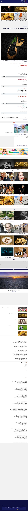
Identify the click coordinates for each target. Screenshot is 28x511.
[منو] (2, 1)
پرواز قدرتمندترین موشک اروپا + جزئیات (23, 424)
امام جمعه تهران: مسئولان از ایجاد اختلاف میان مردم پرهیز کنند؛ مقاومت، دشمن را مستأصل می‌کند (18, 428)
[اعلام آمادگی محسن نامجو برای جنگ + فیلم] (7, 9)
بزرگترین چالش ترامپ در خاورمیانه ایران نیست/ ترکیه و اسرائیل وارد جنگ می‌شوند (19, 381)
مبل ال (26, 370)
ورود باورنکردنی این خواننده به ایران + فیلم (23, 220)
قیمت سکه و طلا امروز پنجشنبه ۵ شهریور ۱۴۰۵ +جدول (22, 245)
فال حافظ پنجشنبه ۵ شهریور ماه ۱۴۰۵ (9, 245)
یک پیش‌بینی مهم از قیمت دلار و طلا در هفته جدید (22, 390)
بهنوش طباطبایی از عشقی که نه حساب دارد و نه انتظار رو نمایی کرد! (21, 182)
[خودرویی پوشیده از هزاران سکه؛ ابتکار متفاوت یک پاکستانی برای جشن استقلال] (7, 215)
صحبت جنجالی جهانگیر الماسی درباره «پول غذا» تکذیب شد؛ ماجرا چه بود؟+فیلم (7, 234)
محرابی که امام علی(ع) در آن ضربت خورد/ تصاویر (22, 145)
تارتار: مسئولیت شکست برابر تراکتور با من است (22, 417)
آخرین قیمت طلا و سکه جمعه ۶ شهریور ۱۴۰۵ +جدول (22, 402)
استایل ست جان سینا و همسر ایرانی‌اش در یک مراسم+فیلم (20, 351)
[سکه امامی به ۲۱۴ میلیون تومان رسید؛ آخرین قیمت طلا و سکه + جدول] (7, 16)
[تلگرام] (2, 117)
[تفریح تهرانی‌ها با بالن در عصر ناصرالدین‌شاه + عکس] (22, 321)
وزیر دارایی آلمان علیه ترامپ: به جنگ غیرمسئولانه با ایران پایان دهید (20, 389)
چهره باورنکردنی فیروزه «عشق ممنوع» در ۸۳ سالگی (21, 341)
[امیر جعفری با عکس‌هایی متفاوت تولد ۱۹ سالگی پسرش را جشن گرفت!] (7, 164)
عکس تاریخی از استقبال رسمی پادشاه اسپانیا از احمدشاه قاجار (21, 429)
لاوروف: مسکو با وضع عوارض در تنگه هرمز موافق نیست (21, 359)
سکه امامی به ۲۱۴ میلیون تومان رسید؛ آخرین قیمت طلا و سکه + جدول (7, 20)
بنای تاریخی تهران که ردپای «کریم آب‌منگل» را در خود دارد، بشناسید (21, 234)
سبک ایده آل (26, 365)
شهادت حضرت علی (13, 63)
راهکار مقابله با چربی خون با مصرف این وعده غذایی (22, 394)
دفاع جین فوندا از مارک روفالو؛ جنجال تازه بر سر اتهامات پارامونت (20, 355)
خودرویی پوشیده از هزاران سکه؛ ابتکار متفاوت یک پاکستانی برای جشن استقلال (7, 221)
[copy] (25, 117)
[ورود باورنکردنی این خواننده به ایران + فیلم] (21, 215)
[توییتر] (1, 117)
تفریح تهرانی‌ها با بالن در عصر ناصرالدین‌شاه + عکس (13, 319)
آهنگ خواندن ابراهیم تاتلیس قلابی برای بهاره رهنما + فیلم (21, 358)
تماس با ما (15, 501)
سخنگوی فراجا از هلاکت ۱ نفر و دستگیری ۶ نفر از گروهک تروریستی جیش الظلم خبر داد (19, 408)
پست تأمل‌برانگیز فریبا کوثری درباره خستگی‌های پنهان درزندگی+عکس (20, 342)
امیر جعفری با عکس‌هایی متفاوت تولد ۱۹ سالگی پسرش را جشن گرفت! (7, 170)
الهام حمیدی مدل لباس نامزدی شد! (10, 182)
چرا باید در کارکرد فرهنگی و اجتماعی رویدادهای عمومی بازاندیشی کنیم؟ (20, 397)
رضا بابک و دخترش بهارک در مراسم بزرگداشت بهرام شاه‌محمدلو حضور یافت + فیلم (18, 343)
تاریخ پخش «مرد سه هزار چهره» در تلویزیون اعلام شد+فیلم (20, 346)
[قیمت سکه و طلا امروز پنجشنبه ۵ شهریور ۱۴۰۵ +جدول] (21, 240)
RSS (12, 501)
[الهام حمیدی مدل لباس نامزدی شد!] (7, 176)
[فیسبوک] (3, 117)
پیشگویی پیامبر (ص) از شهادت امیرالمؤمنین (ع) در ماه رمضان (21, 134)
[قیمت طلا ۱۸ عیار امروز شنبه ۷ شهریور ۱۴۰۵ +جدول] (20, 9)
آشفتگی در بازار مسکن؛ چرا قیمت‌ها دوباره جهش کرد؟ (22, 383)
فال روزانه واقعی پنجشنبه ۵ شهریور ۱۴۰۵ (9, 257)
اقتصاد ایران (26, 364)
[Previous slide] (1, 279)
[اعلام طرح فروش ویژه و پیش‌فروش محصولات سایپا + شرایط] (20, 16)
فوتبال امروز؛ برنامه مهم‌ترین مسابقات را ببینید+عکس (22, 436)
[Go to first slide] (26, 279)
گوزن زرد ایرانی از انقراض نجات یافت (23, 395)
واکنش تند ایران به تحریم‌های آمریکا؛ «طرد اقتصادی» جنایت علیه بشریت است (20, 431)
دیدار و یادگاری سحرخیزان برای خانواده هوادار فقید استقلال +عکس (21, 425)
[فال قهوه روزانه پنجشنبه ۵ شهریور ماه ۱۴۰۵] (21, 252)
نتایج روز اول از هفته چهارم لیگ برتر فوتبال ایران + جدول (12, 325)
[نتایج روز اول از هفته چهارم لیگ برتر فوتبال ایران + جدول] (22, 327)
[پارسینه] (23, 1)
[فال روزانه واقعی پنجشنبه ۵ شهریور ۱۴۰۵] (7, 252)
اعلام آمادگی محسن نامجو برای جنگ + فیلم (7, 12)
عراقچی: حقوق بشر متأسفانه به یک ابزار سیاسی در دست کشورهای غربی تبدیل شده (19, 410)
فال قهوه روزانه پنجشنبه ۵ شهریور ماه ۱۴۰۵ (23, 257)
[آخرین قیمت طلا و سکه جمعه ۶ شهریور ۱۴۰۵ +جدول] (22, 333)
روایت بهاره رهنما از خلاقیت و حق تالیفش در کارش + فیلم (21, 415)
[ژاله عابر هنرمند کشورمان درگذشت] (7, 189)
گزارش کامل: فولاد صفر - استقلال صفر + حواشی (22, 404)
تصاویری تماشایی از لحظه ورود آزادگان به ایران (14, 290)
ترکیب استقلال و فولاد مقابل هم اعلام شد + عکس (22, 411)
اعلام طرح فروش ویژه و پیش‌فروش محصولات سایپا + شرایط (20, 20)
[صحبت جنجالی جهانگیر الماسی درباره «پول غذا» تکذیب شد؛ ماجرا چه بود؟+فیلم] (7, 228)
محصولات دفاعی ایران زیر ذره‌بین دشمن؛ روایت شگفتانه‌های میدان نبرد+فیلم (20, 442)
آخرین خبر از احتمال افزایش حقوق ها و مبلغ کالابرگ (22, 401)
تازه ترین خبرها (25, 369)
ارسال (14, 269)
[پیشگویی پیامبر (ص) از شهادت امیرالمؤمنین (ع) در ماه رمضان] (21, 128)
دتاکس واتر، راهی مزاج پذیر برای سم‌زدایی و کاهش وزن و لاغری (21, 391)
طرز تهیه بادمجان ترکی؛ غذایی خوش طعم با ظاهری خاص (21, 388)
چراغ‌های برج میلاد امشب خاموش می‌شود (9, 132)
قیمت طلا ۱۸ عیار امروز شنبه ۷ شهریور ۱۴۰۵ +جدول (21, 12)
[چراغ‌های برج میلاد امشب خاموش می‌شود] (7, 127)
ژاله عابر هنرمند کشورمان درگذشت (10, 194)
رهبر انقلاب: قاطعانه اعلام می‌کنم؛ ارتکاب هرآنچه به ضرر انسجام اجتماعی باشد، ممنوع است (18, 409)
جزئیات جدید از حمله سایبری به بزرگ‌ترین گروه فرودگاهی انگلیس (21, 422)
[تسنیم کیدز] (14, 152)
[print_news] (4, 117)
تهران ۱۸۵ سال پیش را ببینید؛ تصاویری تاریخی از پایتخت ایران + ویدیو (19, 353)
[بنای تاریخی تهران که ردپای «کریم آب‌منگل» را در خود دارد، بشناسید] (21, 228)
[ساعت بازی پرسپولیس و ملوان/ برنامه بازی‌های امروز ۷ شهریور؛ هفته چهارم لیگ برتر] (22, 309)
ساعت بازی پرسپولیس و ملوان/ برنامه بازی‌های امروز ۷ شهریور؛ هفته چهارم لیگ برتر (9, 307)
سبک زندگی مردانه (25, 366)
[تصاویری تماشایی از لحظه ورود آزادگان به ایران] (14, 280)
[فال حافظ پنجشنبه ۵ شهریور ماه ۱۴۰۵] (7, 240)
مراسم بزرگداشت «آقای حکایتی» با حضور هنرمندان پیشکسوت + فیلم (20, 347)
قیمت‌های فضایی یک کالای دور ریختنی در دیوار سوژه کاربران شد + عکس (19, 349)
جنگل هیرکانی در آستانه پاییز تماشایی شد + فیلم (22, 423)
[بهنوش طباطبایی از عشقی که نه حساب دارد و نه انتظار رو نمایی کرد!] (21, 176)
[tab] (15, 291)
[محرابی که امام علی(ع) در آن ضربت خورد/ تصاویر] (21, 140)
